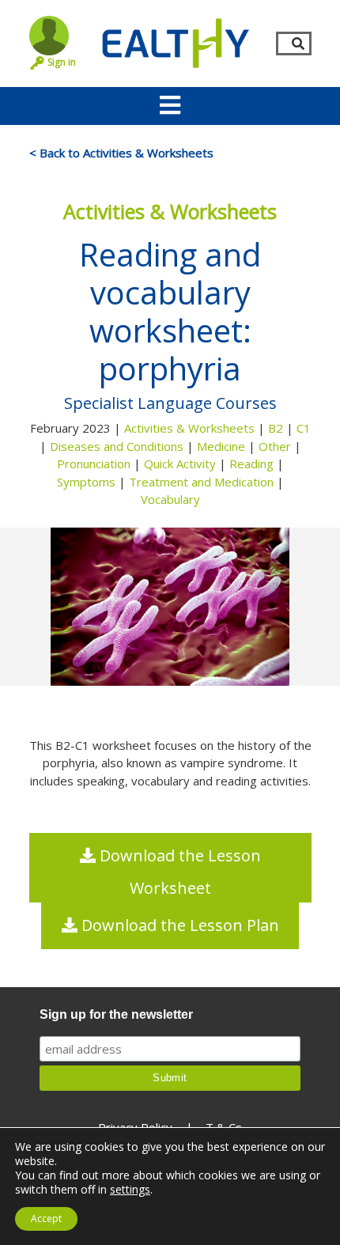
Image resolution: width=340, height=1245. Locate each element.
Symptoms (86, 482)
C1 (304, 428)
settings (130, 1190)
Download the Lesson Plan (178, 925)
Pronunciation (93, 463)
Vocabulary (170, 499)
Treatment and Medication (201, 482)
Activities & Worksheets (189, 428)
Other (275, 446)
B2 (275, 428)
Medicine (221, 446)
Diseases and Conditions (116, 446)
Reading (251, 463)
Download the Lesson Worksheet (178, 872)
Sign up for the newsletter (116, 1014)
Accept (46, 1218)
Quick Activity (180, 463)
